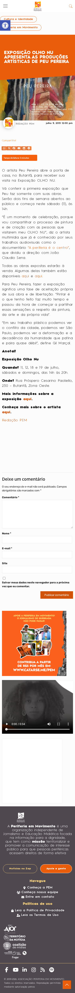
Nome (6, 533)
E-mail (7, 548)
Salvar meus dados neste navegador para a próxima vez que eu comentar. (35, 584)
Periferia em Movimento (21, 27)
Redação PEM (14, 420)
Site (4, 563)
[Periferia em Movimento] (37, 6)
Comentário (10, 497)
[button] (4, 148)
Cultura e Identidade (18, 19)
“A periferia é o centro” (48, 248)
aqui (25, 276)
